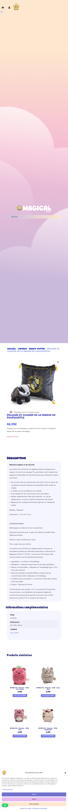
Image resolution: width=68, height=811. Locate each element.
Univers (22, 348)
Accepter (34, 794)
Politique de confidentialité (39, 808)
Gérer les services (8, 789)
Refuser (34, 799)
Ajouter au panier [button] (20, 695)
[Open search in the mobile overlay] (34, 217)
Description (16, 458)
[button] (65, 773)
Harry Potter (37, 348)
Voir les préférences (34, 804)
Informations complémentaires (27, 607)
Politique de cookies (25, 808)
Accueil (11, 348)
